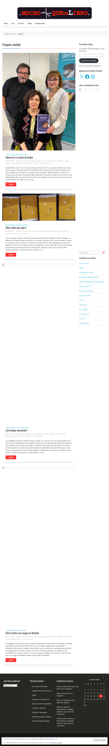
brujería (30, 434)
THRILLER (82, 319)
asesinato (31, 161)
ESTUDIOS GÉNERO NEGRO (89, 277)
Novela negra (10, 639)
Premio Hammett (24, 436)
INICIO (6, 23)
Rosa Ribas (65, 231)
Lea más (11, 184)
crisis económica (33, 231)
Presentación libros (22, 155)
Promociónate (40, 23)
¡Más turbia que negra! (16, 227)
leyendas (9, 436)
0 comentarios (45, 163)
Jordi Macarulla (45, 231)
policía (18, 639)
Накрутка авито (62, 707)
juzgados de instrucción (57, 434)
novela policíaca (21, 630)
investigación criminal (41, 434)
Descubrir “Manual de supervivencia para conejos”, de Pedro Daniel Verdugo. (42, 716)
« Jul (84, 705)
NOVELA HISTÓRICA (86, 291)
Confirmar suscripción (88, 61)
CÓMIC (81, 268)
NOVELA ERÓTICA (85, 286)
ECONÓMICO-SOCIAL (86, 273)
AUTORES (21, 23)
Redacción (21, 161)
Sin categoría (83, 309)
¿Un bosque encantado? (16, 430)
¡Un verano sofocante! (39, 686)
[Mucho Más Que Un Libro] (54, 19)
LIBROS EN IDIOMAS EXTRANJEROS (91, 282)
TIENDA (29, 23)
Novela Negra (10, 155)
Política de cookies (56, 743)
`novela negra (10, 233)
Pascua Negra (16, 163)
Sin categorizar (84, 314)
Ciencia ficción (84, 263)
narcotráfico (67, 637)
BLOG (13, 23)
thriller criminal (32, 163)
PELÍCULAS (83, 305)
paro (58, 231)
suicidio (24, 163)
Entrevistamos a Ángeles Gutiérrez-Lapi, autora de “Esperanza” (65, 711)
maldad (60, 161)
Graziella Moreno (51, 161)
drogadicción (39, 161)
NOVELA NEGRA (84, 296)
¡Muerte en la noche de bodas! (19, 157)
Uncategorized (84, 323)
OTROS (81, 300)
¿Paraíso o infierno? (39, 708)
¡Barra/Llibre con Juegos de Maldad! (22, 633)
